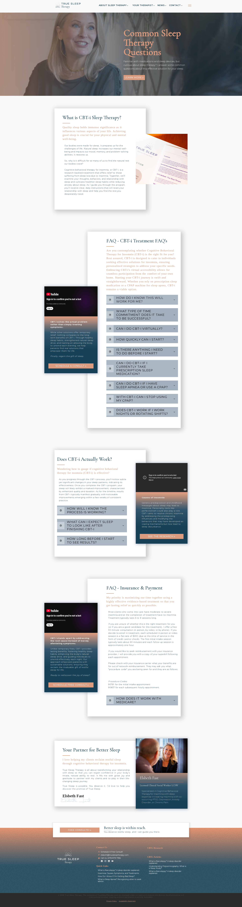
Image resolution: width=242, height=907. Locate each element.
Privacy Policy (111, 901)
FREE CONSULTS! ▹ (79, 830)
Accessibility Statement (127, 901)
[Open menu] (189, 5)
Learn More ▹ (134, 77)
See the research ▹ (161, 536)
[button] (114, 5)
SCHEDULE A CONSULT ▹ (71, 366)
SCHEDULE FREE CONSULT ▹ (71, 685)
